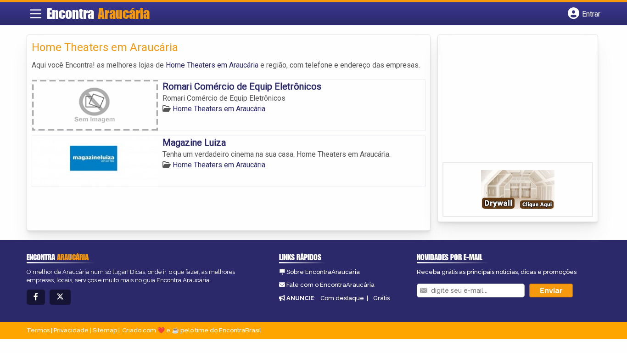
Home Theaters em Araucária (212, 65)
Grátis (381, 298)
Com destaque (342, 298)
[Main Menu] (36, 14)
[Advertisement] (511, 101)
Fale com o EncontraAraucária (330, 284)
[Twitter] (60, 297)
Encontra (98, 13)
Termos (38, 330)
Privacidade (71, 330)
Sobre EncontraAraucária (323, 271)
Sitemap (105, 330)
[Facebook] (36, 297)
